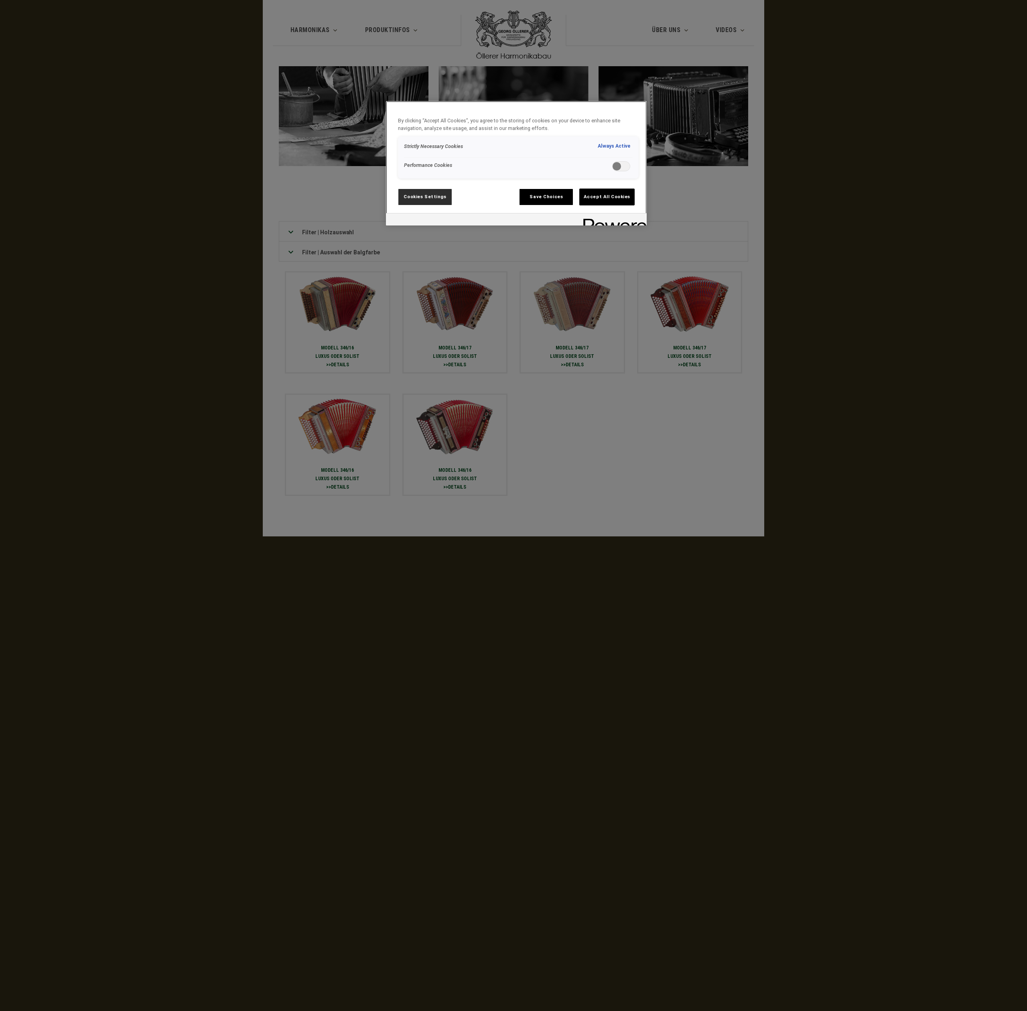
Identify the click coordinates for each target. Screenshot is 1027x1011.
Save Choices (546, 196)
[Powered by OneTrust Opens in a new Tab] (612, 220)
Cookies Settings (425, 196)
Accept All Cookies (607, 196)
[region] (516, 163)
